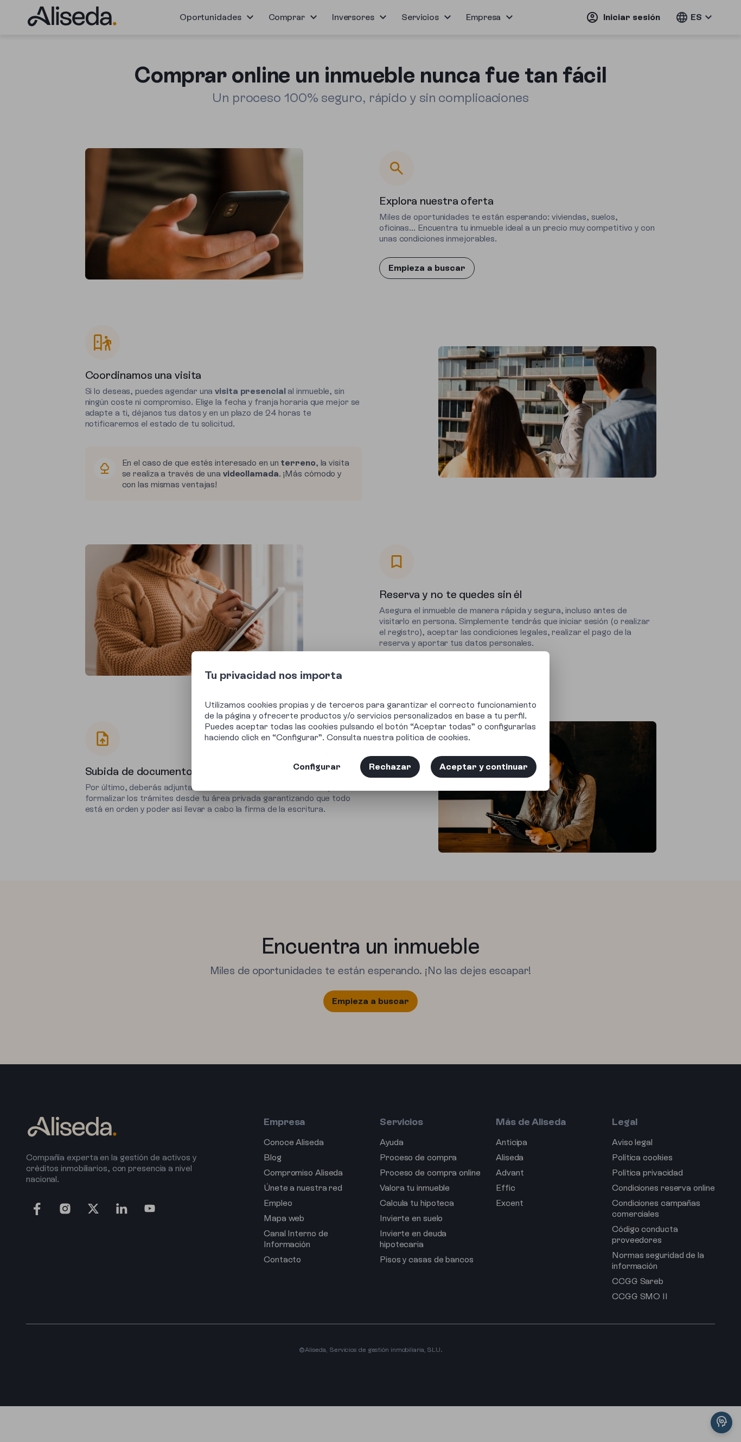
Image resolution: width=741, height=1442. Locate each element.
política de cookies (432, 737)
